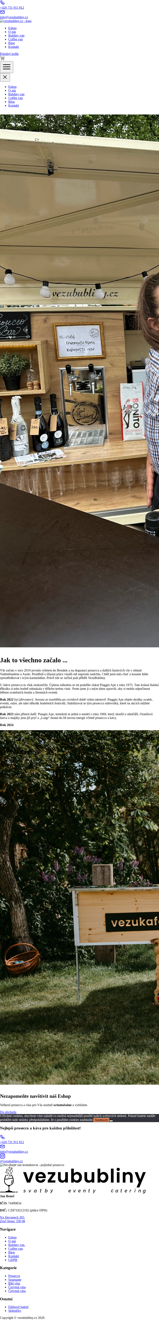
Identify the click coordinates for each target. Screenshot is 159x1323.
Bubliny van (16, 35)
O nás (12, 32)
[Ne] (111, 1121)
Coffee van (15, 39)
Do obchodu (8, 1112)
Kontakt (13, 46)
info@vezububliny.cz (14, 17)
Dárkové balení (18, 1307)
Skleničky (14, 1310)
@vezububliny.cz (11, 1161)
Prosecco (14, 1276)
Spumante (14, 1279)
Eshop (12, 28)
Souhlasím (101, 1120)
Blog (11, 43)
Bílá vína (14, 1283)
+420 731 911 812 (12, 7)
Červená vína (17, 1287)
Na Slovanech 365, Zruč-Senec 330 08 (12, 1219)
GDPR (12, 1260)
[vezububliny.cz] (15, 21)
